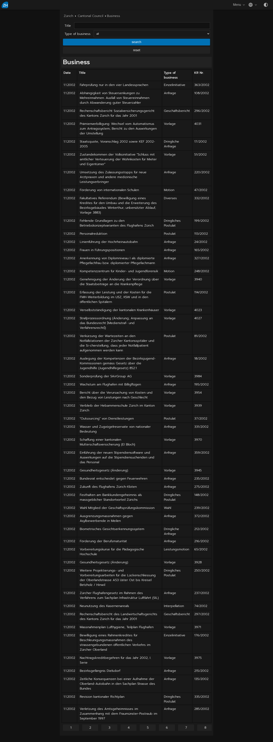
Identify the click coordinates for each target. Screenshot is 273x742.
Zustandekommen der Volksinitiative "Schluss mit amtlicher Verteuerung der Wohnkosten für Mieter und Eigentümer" (118, 159)
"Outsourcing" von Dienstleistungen (107, 418)
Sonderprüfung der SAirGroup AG (106, 376)
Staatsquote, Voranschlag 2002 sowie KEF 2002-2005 (117, 144)
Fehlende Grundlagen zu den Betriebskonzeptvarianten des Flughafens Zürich (117, 223)
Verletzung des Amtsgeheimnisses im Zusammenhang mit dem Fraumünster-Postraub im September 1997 (118, 714)
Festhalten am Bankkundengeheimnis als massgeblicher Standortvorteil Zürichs (111, 497)
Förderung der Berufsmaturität (103, 541)
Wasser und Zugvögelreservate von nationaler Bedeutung (115, 429)
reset (136, 50)
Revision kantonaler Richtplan (102, 696)
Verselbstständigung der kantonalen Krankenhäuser (119, 310)
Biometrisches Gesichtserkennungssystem (112, 529)
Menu (237, 4)
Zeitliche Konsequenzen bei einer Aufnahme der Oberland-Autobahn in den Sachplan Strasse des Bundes (117, 684)
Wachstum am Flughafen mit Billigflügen (110, 384)
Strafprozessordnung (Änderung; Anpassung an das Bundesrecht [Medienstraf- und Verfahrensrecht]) (116, 323)
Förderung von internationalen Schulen (109, 190)
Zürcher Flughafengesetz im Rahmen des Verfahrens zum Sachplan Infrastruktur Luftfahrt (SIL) (119, 595)
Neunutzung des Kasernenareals (104, 606)
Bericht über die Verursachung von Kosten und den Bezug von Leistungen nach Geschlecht (116, 395)
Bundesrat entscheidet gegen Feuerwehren (113, 478)
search (136, 42)
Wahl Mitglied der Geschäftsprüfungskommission (117, 508)
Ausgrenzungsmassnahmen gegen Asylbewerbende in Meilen (106, 518)
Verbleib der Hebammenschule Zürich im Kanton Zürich (117, 408)
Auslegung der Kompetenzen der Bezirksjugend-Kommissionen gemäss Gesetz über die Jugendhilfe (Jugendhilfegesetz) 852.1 (118, 363)
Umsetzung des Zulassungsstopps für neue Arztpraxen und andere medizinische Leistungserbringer (113, 177)
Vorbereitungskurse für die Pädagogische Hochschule (112, 552)
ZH (5, 5)
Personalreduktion (93, 233)
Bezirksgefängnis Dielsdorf (100, 670)
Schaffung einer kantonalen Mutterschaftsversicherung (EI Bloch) (107, 442)
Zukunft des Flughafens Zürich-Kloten (108, 486)
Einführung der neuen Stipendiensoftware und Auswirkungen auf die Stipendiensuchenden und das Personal (117, 457)
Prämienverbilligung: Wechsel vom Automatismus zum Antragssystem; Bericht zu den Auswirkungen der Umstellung (118, 128)
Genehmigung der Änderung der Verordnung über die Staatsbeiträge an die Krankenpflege (119, 282)
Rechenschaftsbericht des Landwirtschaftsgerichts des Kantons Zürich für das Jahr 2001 (118, 616)
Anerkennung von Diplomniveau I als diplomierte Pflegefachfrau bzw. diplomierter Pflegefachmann (117, 260)
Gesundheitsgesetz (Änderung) (104, 470)
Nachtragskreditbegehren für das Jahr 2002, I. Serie (115, 660)
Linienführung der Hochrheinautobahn (109, 241)
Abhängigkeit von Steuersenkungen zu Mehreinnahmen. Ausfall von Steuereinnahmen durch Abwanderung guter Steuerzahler (114, 98)
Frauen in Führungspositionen (102, 250)
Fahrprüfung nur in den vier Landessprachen (114, 85)
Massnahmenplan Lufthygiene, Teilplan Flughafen (116, 627)
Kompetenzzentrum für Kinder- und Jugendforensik (119, 271)
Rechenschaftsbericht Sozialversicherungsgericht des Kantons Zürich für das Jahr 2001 (117, 113)
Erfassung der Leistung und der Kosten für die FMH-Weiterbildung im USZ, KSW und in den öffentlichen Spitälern (115, 297)
